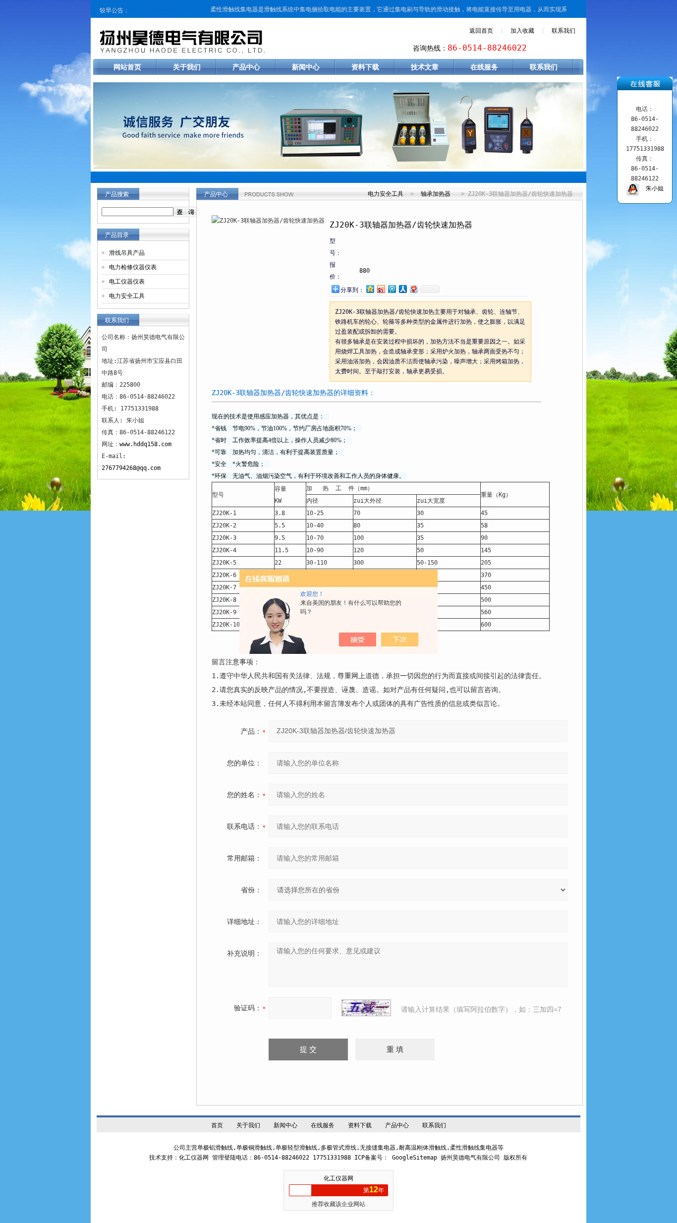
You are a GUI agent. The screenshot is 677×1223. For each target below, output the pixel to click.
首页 (217, 1125)
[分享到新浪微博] (380, 289)
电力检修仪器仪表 (133, 267)
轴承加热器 (436, 193)
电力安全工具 (127, 295)
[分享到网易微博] (413, 289)
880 (364, 270)
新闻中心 (306, 67)
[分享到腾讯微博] (391, 289)
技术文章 (425, 67)
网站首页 (127, 67)
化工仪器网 (338, 1178)
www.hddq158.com (145, 444)
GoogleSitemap (414, 1157)
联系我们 (563, 30)
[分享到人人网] (402, 289)
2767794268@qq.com (131, 468)
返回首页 (481, 30)
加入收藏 (522, 30)
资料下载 (365, 67)
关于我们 (187, 67)
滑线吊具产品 (127, 252)
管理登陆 (224, 1157)
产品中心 (246, 67)
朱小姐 (651, 188)
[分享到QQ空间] (369, 289)
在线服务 (484, 67)
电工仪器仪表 (127, 281)
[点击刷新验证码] (366, 1007)
